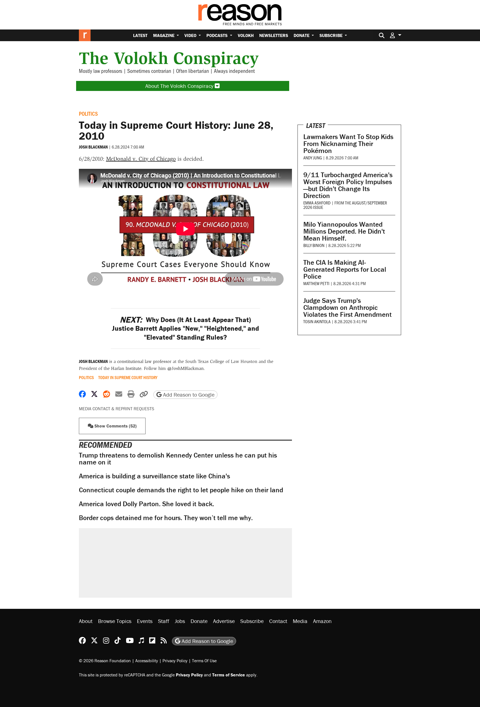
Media (300, 620)
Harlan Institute (126, 368)
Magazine (164, 35)
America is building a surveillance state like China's (154, 476)
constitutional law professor (144, 361)
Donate (302, 35)
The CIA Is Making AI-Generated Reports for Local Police (344, 269)
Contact (278, 620)
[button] (395, 35)
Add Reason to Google (188, 394)
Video (191, 35)
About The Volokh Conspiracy (180, 85)
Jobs (180, 620)
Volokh (246, 35)
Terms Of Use (204, 660)
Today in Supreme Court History (128, 377)
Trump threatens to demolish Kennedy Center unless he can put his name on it (178, 458)
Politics (88, 113)
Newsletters (273, 35)
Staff (163, 620)
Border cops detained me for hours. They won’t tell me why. (166, 517)
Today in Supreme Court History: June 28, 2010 (176, 130)
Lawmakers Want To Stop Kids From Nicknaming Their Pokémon (348, 143)
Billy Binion (313, 245)
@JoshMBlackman (185, 368)
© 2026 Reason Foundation (105, 660)
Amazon (322, 620)
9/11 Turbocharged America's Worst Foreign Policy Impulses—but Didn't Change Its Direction (347, 185)
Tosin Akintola (317, 321)
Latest (140, 35)
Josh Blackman (93, 147)
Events (144, 620)
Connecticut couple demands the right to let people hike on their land (181, 490)
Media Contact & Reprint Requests (116, 408)
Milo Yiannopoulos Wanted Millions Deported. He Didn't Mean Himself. (344, 231)
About (85, 620)
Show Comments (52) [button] (115, 426)
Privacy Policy (175, 660)
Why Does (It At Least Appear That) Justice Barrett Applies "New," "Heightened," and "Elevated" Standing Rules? (185, 328)
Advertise (224, 620)
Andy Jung (312, 157)
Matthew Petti (316, 283)
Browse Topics (114, 620)
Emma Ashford (317, 203)
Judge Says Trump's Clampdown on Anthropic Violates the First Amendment (347, 307)
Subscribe (331, 35)
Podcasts (217, 35)
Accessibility (146, 660)
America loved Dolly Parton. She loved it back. (146, 504)
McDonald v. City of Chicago (141, 158)
